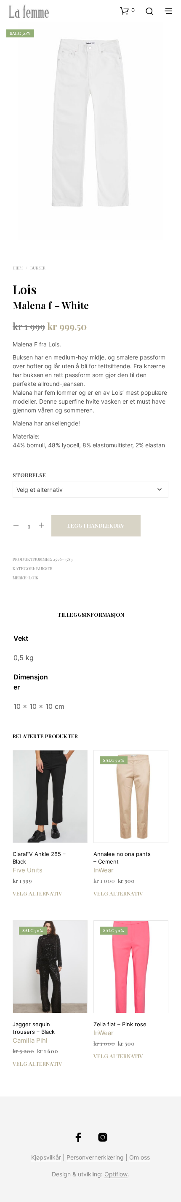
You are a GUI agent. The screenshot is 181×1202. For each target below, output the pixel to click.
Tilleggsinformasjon (90, 614)
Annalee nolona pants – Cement (122, 858)
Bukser (37, 268)
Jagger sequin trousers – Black (34, 1028)
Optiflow (116, 1174)
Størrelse (29, 474)
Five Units (28, 870)
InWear (103, 870)
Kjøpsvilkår (46, 1157)
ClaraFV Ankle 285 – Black (39, 858)
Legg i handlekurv (96, 525)
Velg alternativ (37, 893)
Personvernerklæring (95, 1157)
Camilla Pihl (30, 1040)
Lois (25, 289)
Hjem (18, 268)
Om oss (139, 1157)
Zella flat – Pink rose (119, 1024)
